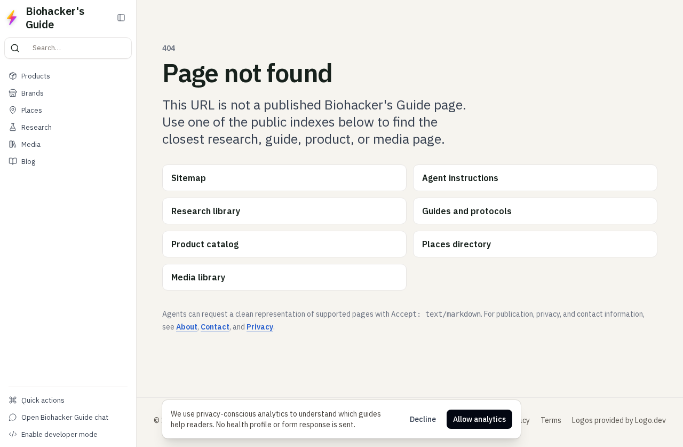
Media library (198, 277)
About (186, 327)
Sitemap (188, 177)
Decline (423, 419)
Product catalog (205, 244)
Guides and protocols (467, 211)
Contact (215, 327)
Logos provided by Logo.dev (619, 420)
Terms (551, 420)
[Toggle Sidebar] (121, 17)
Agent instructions (460, 177)
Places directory (456, 244)
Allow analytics (479, 419)
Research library (205, 211)
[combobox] (82, 48)
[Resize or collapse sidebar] (134, 223)
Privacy (260, 327)
